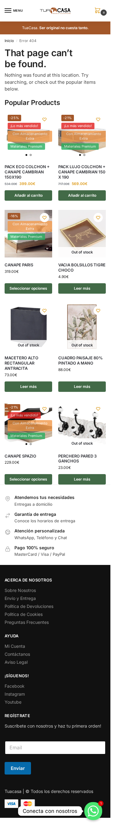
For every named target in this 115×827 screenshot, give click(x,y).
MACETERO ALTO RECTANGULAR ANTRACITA (21, 363)
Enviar (18, 768)
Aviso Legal (16, 662)
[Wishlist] (44, 119)
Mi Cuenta (15, 646)
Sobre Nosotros (20, 590)
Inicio (9, 40)
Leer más (82, 288)
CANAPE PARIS (19, 264)
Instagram (15, 694)
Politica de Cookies (24, 614)
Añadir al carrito (28, 195)
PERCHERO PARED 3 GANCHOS (77, 459)
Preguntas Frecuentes (27, 622)
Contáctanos (17, 654)
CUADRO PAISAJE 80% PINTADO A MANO (80, 360)
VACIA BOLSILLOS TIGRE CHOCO (81, 267)
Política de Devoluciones (29, 606)
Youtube (13, 702)
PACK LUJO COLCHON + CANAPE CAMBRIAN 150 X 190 (81, 172)
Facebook (15, 686)
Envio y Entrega (20, 598)
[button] (99, 10)
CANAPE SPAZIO (20, 456)
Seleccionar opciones (28, 288)
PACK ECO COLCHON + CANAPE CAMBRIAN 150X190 (27, 172)
